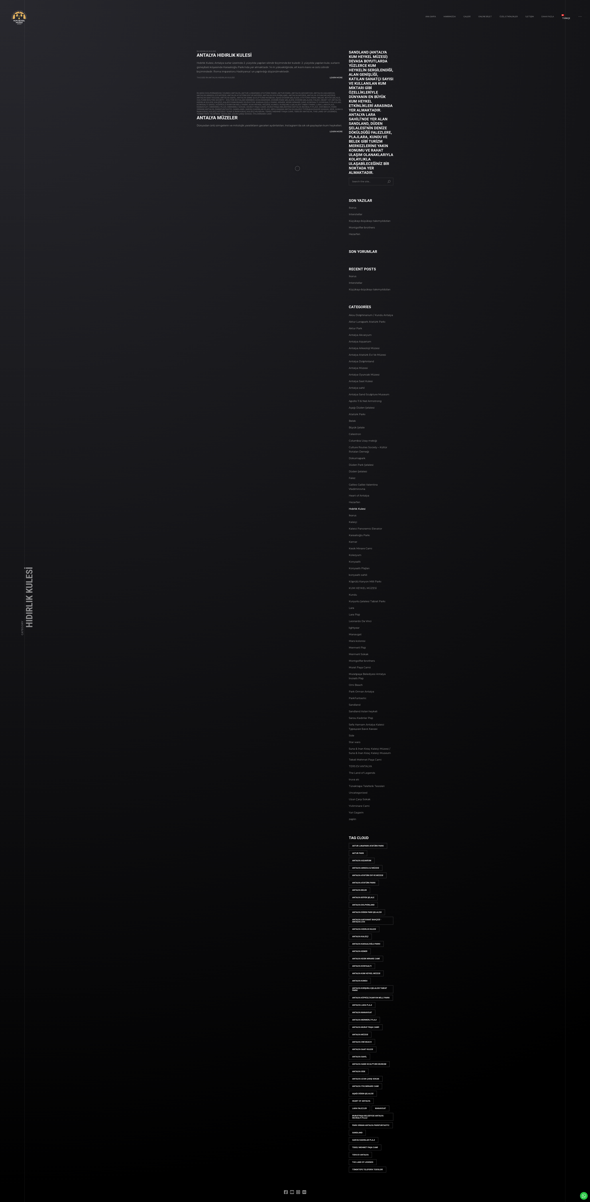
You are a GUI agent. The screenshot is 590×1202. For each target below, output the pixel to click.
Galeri (467, 16)
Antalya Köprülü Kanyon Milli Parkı (371, 998)
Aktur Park (284, 93)
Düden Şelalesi (303, 100)
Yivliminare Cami (262, 114)
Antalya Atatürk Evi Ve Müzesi (244, 95)
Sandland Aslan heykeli (363, 711)
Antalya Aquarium (324, 93)
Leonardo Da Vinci (360, 621)
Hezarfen (354, 234)
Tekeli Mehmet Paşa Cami (279, 111)
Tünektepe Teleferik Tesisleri (214, 114)
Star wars (354, 742)
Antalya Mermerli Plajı (364, 1020)
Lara (319, 104)
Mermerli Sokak (236, 107)
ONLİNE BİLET (485, 16)
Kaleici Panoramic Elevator (239, 102)
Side (332, 109)
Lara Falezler (359, 1108)
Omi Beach (324, 107)
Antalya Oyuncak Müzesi (321, 95)
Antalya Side (358, 1071)
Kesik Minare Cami (296, 102)
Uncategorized (358, 792)
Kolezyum (355, 555)
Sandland (238, 109)
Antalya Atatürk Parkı (364, 883)
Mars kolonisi (357, 641)
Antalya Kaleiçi (360, 936)
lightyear (354, 627)
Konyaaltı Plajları (330, 102)
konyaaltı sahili (206, 104)
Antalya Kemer (359, 951)
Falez (316, 100)
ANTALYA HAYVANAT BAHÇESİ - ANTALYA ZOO (366, 921)
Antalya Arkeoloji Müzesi (211, 95)
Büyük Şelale (332, 98)
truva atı (354, 779)
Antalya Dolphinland (275, 95)
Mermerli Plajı (217, 107)
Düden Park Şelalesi (282, 100)
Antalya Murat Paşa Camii (365, 1027)
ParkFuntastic (223, 109)
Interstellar (355, 214)
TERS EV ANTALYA (303, 111)
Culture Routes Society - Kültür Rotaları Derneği (226, 100)
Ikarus (352, 207)
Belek (320, 98)
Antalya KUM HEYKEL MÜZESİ (366, 973)
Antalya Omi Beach (362, 1042)
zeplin (352, 819)
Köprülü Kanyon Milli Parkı (232, 104)
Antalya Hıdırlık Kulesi (224, 55)
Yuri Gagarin (356, 812)
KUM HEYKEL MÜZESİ (259, 104)
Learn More (336, 77)
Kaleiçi (218, 102)
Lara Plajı (328, 104)
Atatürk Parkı (308, 98)
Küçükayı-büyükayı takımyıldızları (369, 220)
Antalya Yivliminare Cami (365, 1086)
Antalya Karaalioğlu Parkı (366, 944)
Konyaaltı (312, 102)
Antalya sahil (228, 98)
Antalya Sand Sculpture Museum (256, 98)
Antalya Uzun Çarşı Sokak (365, 1079)
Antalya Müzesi (297, 95)
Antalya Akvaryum (302, 93)
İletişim (529, 16)
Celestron (355, 434)
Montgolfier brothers (362, 227)
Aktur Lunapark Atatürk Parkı (259, 93)
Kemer (281, 102)
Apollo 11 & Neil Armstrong (365, 401)
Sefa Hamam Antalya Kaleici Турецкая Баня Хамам (300, 109)
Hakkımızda (450, 16)
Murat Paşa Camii (256, 107)
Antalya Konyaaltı (362, 966)
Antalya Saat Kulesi (208, 98)
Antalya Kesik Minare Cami (366, 959)
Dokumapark (263, 100)
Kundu (275, 104)
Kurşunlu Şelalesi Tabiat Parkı (297, 104)
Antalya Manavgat (362, 1012)
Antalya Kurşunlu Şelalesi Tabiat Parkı (369, 989)
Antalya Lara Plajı (362, 1005)
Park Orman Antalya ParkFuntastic (370, 1125)
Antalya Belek (359, 890)
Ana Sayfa (430, 16)
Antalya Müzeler (217, 117)
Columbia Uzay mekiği (363, 440)
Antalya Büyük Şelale (363, 897)
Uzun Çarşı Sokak (242, 114)
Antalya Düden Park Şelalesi (367, 912)
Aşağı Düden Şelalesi (287, 98)
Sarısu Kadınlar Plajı (257, 109)
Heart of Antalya (331, 100)
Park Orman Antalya (361, 691)
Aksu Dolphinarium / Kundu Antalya (219, 93)
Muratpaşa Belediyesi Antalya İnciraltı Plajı (292, 107)
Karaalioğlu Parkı (266, 102)
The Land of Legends (325, 111)
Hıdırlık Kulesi (207, 51)
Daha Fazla (547, 16)
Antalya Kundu (359, 981)
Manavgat (202, 107)
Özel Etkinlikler (509, 16)
